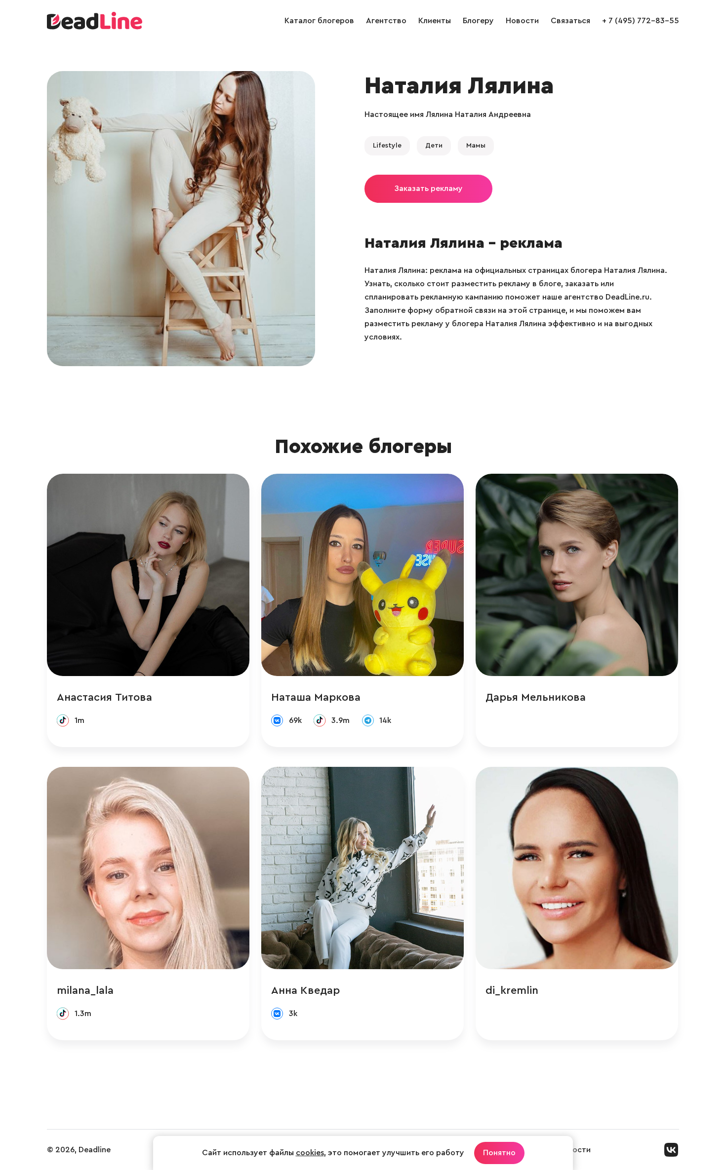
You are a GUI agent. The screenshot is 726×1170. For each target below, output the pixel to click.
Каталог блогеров (319, 21)
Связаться (570, 21)
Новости (522, 21)
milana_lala (85, 990)
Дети (434, 145)
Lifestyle (387, 145)
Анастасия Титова (104, 697)
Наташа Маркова (316, 697)
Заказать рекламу (428, 188)
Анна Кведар (305, 990)
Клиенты (434, 21)
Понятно (499, 1153)
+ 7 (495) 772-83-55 (640, 21)
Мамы (475, 145)
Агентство (386, 21)
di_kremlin (511, 990)
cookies (310, 1153)
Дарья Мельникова (535, 697)
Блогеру (478, 21)
